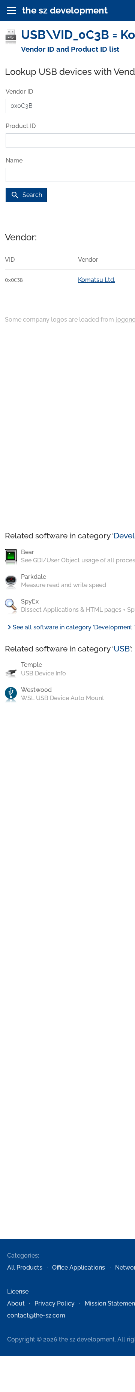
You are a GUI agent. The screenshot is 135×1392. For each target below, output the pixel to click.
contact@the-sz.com (36, 1315)
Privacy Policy (54, 1303)
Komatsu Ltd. (96, 279)
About (16, 1303)
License (17, 1291)
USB (121, 648)
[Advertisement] (67, 428)
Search (26, 195)
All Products (24, 1267)
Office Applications (78, 1267)
